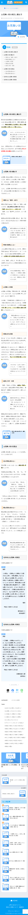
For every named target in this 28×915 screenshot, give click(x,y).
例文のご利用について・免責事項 (15, 907)
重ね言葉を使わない (10, 73)
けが (13, 711)
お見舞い (7, 711)
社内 (11, 740)
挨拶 (15, 731)
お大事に (12, 708)
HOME (15, 901)
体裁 (6, 725)
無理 (11, 737)
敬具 (20, 731)
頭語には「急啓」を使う (12, 57)
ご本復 (18, 714)
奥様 (6, 728)
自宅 (12, 743)
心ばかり (16, 728)
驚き (11, 746)
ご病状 (7, 717)
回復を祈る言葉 (9, 63)
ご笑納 (13, 717)
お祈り (18, 708)
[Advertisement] (14, 97)
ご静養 (18, 717)
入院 (15, 725)
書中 (16, 734)
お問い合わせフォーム (15, 905)
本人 (6, 737)
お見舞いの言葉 (9, 61)
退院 (21, 743)
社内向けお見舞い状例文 (10, 79)
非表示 (14, 47)
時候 (6, 734)
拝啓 (11, 731)
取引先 (20, 725)
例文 (11, 725)
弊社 (11, 728)
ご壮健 (7, 714)
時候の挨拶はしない (10, 59)
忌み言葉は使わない (10, 71)
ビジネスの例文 (16, 700)
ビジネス (14, 720)
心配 (22, 728)
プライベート (8, 723)
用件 (19, 737)
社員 (15, 740)
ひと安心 (7, 720)
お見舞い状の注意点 (9, 69)
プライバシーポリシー (14, 911)
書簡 (21, 734)
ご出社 (18, 711)
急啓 (6, 731)
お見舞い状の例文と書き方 (11, 52)
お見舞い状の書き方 (9, 55)
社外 (20, 740)
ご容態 (13, 714)
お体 (6, 708)
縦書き (7, 743)
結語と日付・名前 (10, 65)
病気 (6, 740)
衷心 (16, 743)
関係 (6, 746)
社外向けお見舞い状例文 (10, 76)
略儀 (23, 737)
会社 (21, 723)
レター (16, 723)
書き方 (11, 734)
